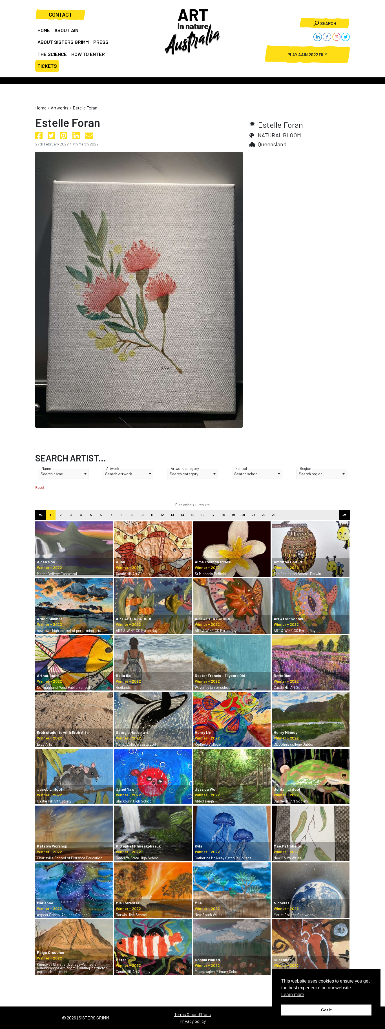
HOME (43, 30)
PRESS (101, 42)
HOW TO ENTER (88, 54)
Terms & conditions (192, 1014)
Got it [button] (326, 1010)
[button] (40, 515)
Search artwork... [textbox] (119, 473)
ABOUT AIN (66, 30)
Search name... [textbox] (53, 473)
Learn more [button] (292, 994)
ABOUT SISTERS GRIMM (63, 42)
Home (41, 107)
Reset (40, 487)
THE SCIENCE (52, 54)
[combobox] (63, 474)
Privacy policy (193, 1021)
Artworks (59, 107)
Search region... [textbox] (312, 473)
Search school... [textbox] (247, 473)
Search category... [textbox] (185, 473)
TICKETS (47, 66)
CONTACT (60, 14)
